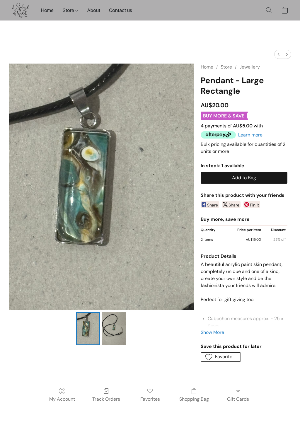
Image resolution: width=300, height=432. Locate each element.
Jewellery (249, 67)
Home (47, 10)
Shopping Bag (194, 399)
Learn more (250, 135)
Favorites (150, 399)
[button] (20, 10)
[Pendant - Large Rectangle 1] (114, 328)
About (93, 10)
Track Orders (106, 399)
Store (68, 10)
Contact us (120, 10)
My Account (62, 399)
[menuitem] (279, 54)
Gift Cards (238, 399)
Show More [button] (212, 332)
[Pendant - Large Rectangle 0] (88, 328)
